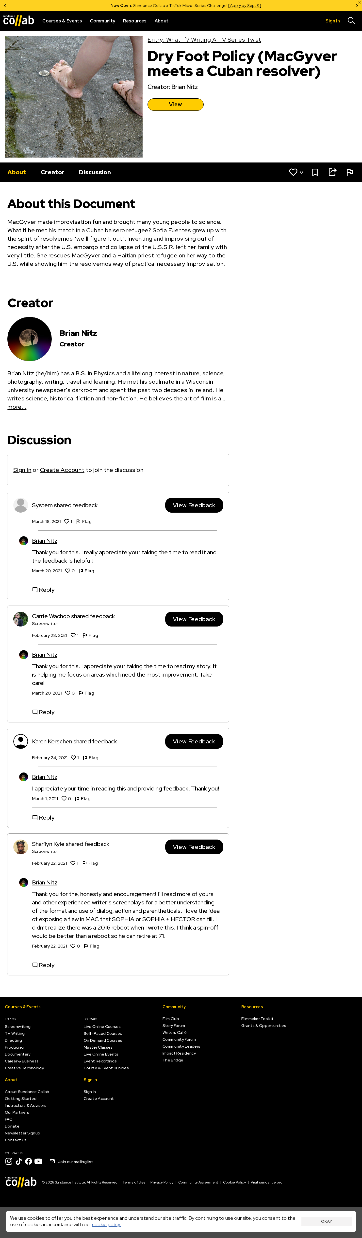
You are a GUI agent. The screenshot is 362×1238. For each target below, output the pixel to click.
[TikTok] (19, 1161)
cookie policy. (106, 1224)
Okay (326, 1221)
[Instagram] (9, 1161)
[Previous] (5, 5)
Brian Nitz (44, 540)
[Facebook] (29, 1161)
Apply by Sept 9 (240, 5)
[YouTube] (38, 1161)
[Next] (357, 5)
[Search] (352, 21)
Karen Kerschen (52, 741)
